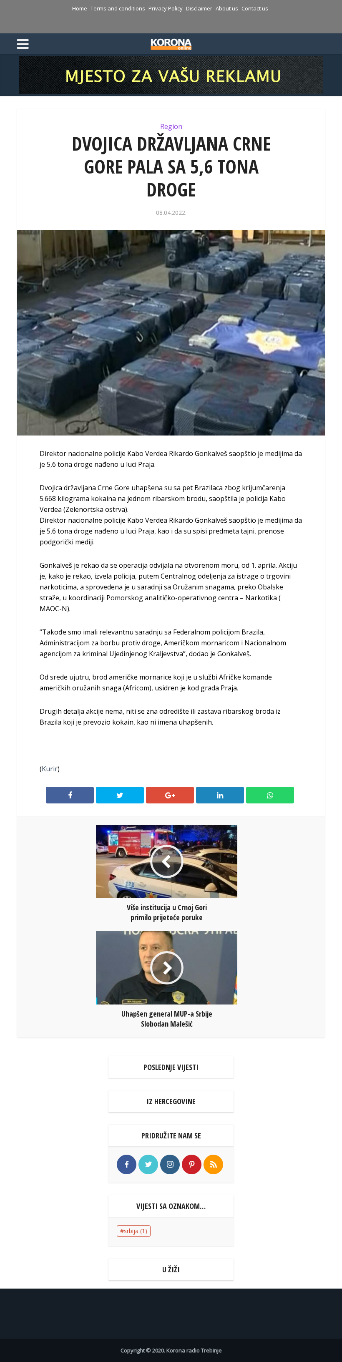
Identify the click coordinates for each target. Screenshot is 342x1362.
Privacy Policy (165, 8)
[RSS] (213, 1164)
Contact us (254, 8)
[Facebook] (126, 1164)
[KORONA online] (171, 43)
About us (227, 8)
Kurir (50, 768)
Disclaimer (199, 8)
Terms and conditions (118, 8)
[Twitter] (148, 1164)
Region (171, 126)
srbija (135, 1231)
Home (79, 8)
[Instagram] (170, 1164)
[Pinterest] (191, 1164)
